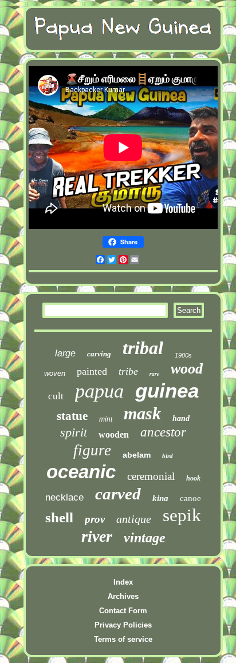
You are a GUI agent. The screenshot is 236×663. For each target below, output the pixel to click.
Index (123, 582)
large (65, 353)
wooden (114, 434)
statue (72, 416)
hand (181, 418)
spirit (73, 432)
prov (95, 519)
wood (187, 368)
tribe (128, 371)
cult (56, 396)
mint (105, 419)
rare (154, 374)
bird (167, 455)
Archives (123, 596)
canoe (190, 498)
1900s (183, 355)
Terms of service (123, 639)
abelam (137, 454)
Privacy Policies (123, 625)
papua (99, 391)
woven (54, 373)
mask (142, 413)
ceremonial (151, 476)
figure (92, 450)
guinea (167, 390)
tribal (143, 348)
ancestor (163, 432)
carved (118, 494)
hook (193, 478)
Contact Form (123, 610)
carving (99, 354)
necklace (64, 497)
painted (92, 371)
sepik (182, 515)
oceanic (81, 471)
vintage (145, 537)
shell (59, 517)
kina (160, 498)
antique (133, 519)
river (96, 536)
